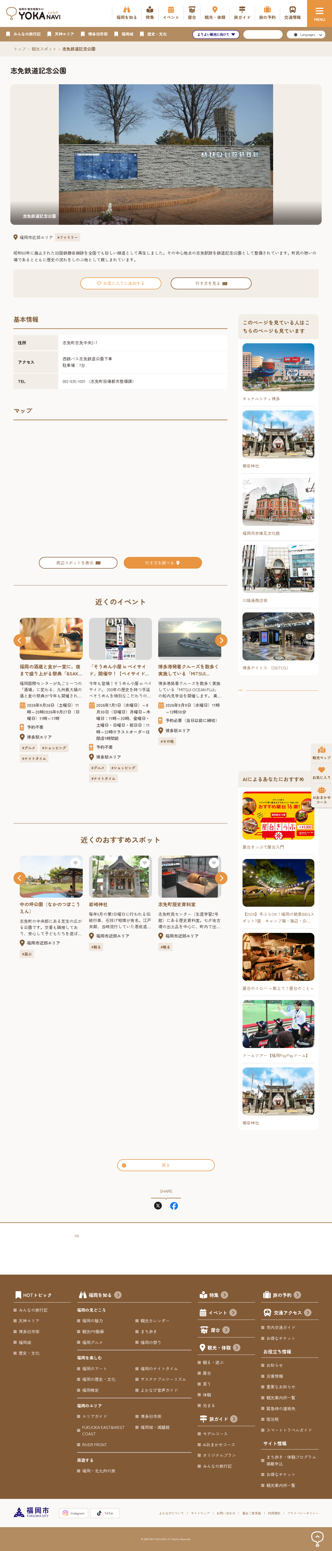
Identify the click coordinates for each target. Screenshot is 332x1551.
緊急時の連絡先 (280, 1408)
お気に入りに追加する (124, 283)
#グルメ (28, 747)
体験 (207, 1395)
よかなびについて (171, 1513)
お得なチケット (280, 1338)
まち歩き (149, 1331)
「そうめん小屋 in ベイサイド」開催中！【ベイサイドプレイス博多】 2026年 (119, 670)
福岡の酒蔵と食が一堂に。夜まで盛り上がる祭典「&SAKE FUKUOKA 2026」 (50, 670)
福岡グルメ (92, 1342)
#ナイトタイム (34, 758)
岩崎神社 (98, 904)
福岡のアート (94, 1368)
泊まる (209, 1405)
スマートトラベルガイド (289, 1430)
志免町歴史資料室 (177, 904)
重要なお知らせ (280, 1387)
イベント (218, 1312)
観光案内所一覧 (280, 1397)
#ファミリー (67, 237)
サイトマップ (200, 1513)
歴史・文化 (29, 1353)
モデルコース (215, 1433)
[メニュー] (319, 13)
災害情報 (274, 1376)
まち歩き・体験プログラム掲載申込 (291, 1460)
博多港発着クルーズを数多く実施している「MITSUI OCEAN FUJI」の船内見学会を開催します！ (188, 670)
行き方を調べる (159, 563)
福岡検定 (90, 1390)
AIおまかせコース (219, 1444)
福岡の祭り (151, 1342)
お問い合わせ (226, 1513)
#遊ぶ (27, 953)
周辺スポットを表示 (75, 563)
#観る (96, 946)
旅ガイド (218, 1418)
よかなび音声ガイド (159, 1390)
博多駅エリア (39, 737)
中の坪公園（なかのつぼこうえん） (50, 907)
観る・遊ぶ (213, 1362)
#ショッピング (54, 747)
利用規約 (274, 1513)
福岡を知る (100, 1294)
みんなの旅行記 (33, 1310)
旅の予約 (282, 1294)
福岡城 (25, 1342)
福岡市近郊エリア (36, 237)
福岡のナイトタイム (159, 1368)
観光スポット (44, 49)
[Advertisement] (278, 726)
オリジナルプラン (219, 1455)
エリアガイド (94, 1416)
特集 (214, 1294)
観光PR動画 (93, 1331)
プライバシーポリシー (303, 1513)
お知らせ (274, 1365)
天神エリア (29, 1320)
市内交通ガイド (280, 1327)
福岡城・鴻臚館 (155, 1427)
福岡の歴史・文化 (98, 1379)
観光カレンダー (155, 1320)
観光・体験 (219, 1347)
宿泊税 (272, 1419)
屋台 (215, 1329)
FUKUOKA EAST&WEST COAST (103, 1430)
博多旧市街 (29, 1331)
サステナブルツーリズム (163, 1379)
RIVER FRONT (94, 1444)
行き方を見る (208, 283)
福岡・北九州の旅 (98, 1471)
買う (207, 1384)
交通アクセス (288, 1312)
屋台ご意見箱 (251, 1513)
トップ (19, 49)
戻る (166, 1165)
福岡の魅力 (92, 1320)
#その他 (167, 741)
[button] (19, 640)
